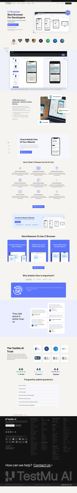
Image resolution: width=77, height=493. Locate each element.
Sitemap (53, 442)
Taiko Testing (43, 449)
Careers (64, 423)
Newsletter (54, 429)
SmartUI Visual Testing (33, 449)
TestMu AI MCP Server (55, 459)
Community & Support (66, 429)
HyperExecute (32, 437)
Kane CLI (31, 423)
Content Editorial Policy (66, 433)
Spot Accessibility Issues (56, 456)
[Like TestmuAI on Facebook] (62, 484)
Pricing (33, 3)
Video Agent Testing (33, 427)
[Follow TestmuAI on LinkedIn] (65, 484)
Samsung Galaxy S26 (44, 420)
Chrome (42, 427)
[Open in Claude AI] (11, 432)
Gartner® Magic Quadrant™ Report (67, 448)
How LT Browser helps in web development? (27, 405)
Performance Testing (33, 438)
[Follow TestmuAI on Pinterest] (70, 484)
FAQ (53, 432)
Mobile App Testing (33, 434)
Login (58, 3)
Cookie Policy (65, 439)
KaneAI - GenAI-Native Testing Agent (33, 422)
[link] (8, 3)
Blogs (53, 427)
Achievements (65, 427)
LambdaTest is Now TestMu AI (66, 420)
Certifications (54, 428)
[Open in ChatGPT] (6, 432)
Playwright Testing (44, 447)
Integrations (32, 450)
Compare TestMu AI (33, 454)
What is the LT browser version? (25, 398)
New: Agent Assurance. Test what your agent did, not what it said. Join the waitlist (38, 0)
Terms (14, 30)
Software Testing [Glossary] (55, 434)
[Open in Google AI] (15, 432)
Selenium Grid (43, 444)
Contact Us (14, 119)
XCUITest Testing (55, 422)
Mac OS (42, 433)
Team (64, 443)
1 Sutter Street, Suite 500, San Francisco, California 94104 (10, 448)
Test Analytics (32, 452)
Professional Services (33, 453)
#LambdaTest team (35, 323)
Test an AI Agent (54, 447)
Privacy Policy (9, 30)
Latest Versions (54, 440)
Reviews (64, 428)
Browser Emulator (44, 438)
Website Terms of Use (66, 442)
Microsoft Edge (43, 430)
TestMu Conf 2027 (55, 426)
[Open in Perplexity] (8, 432)
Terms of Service (65, 437)
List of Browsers (43, 422)
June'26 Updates (65, 451)
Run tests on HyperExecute (54, 453)
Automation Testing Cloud (34, 420)
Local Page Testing (33, 442)
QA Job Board (54, 435)
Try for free (18, 221)
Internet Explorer (43, 425)
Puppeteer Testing (44, 448)
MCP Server (32, 429)
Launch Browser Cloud (55, 451)
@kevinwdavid (43, 312)
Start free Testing (9, 425)
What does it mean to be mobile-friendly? (26, 395)
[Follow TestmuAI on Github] (69, 484)
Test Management (33, 433)
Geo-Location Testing (33, 444)
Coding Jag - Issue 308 (66, 450)
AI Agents (28, 3)
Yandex (42, 432)
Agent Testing (32, 424)
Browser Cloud (32, 439)
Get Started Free (68, 3)
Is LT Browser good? (22, 392)
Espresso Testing (55, 421)
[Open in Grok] (13, 432)
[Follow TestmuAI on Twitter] (63, 484)
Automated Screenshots (34, 443)
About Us (64, 422)
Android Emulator (44, 437)
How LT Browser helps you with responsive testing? (28, 401)
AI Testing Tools (54, 441)
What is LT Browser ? (22, 385)
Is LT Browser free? (22, 388)
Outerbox (29, 290)
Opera (42, 431)
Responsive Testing (33, 447)
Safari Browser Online (44, 428)
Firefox (42, 426)
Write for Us (65, 434)
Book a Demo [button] (62, 3)
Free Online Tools (55, 439)
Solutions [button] (18, 3)
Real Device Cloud (33, 432)
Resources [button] (23, 3)
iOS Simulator (43, 436)
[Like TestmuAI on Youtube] (67, 484)
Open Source (65, 432)
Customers (65, 424)
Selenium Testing (44, 443)
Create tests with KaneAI (56, 448)
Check (63, 54)
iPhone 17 (42, 421)
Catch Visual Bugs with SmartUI (55, 455)
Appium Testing (54, 420)
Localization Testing (33, 448)
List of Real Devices (44, 423)
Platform (14, 3)
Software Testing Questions (55, 437)
